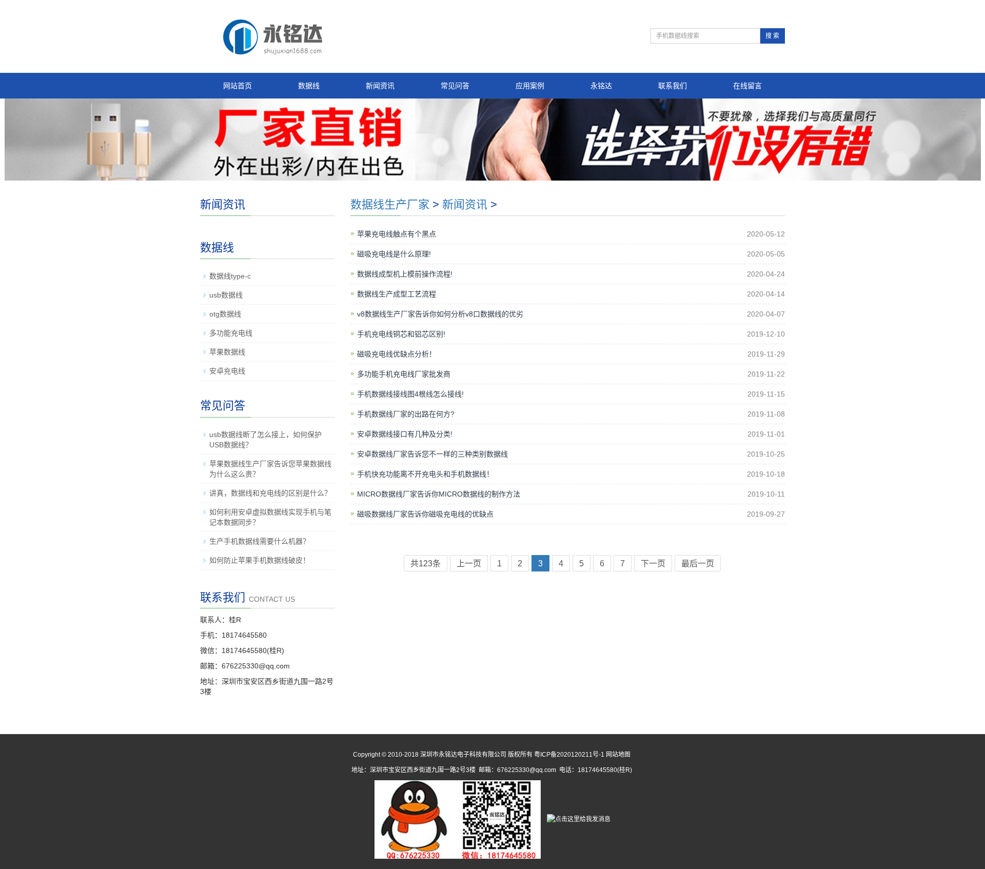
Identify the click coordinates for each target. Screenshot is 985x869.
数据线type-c (230, 276)
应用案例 (530, 86)
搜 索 (772, 36)
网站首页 (237, 86)
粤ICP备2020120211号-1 (569, 754)
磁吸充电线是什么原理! (394, 254)
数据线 (309, 86)
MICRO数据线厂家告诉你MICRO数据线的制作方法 (438, 494)
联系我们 (672, 86)
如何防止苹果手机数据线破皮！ (259, 560)
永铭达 (601, 86)
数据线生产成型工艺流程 (396, 294)
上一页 (469, 563)
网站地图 (618, 754)
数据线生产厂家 (389, 204)
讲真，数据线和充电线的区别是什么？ (270, 493)
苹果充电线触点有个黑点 (396, 234)
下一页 (653, 563)
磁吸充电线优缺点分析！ (396, 354)
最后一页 (697, 563)
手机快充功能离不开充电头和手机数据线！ (425, 474)
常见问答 (455, 86)
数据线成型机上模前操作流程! (404, 274)
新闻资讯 (380, 86)
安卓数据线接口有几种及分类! (404, 434)
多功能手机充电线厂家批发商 (403, 374)
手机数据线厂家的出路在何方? (406, 414)
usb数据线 (226, 295)
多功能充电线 (230, 333)
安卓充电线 (227, 371)
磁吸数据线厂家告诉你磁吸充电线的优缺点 (425, 514)
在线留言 (747, 86)
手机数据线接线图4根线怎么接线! (410, 394)
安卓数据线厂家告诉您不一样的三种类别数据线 (432, 454)
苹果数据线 (227, 352)
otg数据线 (225, 314)
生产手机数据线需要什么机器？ (259, 541)
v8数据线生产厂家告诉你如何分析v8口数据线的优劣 (440, 314)
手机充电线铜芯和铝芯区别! (401, 334)
